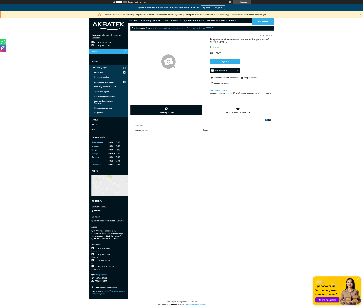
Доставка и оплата (194, 20)
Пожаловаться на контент (196, 304)
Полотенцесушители (103, 108)
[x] (269, 120)
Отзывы (95, 129)
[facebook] (266, 120)
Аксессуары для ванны (104, 82)
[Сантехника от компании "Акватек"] (108, 26)
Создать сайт (133, 2)
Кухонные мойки (101, 77)
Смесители (98, 72)
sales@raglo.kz (100, 274)
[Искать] (125, 51)
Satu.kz (194, 302)
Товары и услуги (148, 20)
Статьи (94, 120)
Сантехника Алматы (144, 28)
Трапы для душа (101, 91)
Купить (225, 61)
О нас (165, 20)
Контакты (176, 20)
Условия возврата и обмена (221, 20)
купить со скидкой (212, 7)
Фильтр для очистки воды (105, 87)
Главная (133, 20)
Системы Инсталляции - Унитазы (104, 102)
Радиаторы (99, 113)
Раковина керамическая (104, 96)
